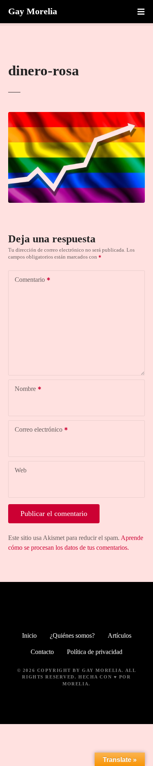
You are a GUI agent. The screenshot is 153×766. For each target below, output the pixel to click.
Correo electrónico (36, 430)
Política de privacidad (94, 651)
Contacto (42, 651)
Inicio (29, 635)
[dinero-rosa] (76, 116)
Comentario (28, 280)
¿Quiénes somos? (72, 635)
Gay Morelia (32, 11)
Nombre (23, 389)
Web (21, 470)
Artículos (119, 635)
